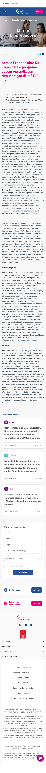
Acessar (39, 12)
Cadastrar (23, 573)
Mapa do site (23, 683)
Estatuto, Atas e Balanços (23, 672)
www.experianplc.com (17, 397)
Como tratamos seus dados (23, 698)
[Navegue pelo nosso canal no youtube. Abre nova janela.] (26, 625)
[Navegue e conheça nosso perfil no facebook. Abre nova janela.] (15, 625)
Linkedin (43, 54)
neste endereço (23, 103)
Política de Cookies (23, 693)
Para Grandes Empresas (11, 4)
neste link (36, 130)
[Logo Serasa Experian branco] (22, 12)
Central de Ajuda (23, 678)
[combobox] (23, 558)
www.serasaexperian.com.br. (27, 340)
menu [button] (6, 12)
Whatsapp (38, 54)
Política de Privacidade (23, 667)
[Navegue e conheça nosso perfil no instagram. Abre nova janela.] (20, 625)
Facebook (41, 54)
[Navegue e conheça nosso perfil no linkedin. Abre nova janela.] (31, 625)
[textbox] (23, 558)
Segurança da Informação (23, 688)
